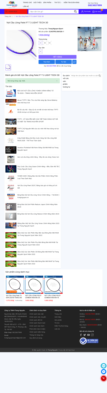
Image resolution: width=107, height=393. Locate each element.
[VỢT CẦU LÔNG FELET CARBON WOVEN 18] (53, 284)
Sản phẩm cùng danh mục (17, 272)
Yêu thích (46, 62)
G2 (40, 51)
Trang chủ (27, 2)
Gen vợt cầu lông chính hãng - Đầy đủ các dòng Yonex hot (38, 157)
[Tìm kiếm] (75, 11)
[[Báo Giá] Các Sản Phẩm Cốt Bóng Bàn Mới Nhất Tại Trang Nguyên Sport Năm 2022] (10, 254)
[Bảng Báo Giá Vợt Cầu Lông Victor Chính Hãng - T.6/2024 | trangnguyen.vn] (10, 197)
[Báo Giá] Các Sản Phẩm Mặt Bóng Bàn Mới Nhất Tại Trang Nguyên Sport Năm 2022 (38, 262)
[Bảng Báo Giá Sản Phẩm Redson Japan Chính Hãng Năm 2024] (10, 206)
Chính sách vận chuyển (37, 317)
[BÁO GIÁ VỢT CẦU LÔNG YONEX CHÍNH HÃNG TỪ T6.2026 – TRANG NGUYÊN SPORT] (10, 93)
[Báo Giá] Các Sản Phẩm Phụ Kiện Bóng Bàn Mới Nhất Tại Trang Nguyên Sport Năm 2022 (37, 243)
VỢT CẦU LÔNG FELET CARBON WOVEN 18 (52, 296)
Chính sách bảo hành (36, 326)
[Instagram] (92, 334)
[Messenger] (103, 371)
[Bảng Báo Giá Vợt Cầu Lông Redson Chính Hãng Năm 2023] (10, 216)
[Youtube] (88, 334)
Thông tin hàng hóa (36, 335)
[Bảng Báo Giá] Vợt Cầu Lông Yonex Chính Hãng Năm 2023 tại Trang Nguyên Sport (38, 224)
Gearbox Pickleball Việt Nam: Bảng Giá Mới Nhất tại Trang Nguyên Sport (37, 149)
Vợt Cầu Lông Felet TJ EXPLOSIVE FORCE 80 (14, 296)
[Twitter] (84, 334)
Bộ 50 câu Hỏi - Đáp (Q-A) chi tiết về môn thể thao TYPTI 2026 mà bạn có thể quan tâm (37, 111)
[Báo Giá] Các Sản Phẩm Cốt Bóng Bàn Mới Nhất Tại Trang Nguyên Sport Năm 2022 (38, 253)
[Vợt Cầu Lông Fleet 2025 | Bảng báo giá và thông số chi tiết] (10, 188)
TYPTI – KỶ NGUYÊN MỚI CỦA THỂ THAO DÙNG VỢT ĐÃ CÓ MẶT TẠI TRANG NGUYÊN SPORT (37, 120)
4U (45, 43)
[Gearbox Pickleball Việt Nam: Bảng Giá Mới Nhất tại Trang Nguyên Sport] (10, 150)
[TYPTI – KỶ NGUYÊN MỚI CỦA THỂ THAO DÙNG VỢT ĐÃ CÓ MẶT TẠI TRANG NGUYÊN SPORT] (10, 121)
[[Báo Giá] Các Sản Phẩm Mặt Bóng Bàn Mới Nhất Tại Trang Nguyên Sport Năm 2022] (10, 263)
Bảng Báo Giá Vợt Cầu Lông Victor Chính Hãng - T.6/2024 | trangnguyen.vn (38, 196)
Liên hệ (26, 6)
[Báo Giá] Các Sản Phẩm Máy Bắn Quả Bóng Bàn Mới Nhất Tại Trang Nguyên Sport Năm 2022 (38, 234)
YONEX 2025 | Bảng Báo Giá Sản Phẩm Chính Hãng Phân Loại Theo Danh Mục (37, 177)
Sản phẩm (47, 2)
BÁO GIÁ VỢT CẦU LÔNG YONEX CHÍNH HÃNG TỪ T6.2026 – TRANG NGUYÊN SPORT (35, 92)
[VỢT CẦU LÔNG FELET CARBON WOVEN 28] (34, 284)
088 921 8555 (90, 319)
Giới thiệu (37, 2)
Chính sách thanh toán (37, 323)
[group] (21, 45)
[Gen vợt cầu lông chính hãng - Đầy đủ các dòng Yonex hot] (10, 159)
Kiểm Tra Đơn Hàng (71, 2)
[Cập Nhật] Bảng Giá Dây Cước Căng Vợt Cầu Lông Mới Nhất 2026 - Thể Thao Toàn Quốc (37, 139)
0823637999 (95, 4)
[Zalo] (103, 366)
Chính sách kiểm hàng (37, 332)
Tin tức (57, 2)
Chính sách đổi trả (35, 320)
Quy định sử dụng (35, 338)
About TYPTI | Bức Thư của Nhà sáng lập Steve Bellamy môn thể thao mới (37, 101)
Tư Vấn (63, 62)
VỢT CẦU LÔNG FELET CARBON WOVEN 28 (33, 296)
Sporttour (71, 350)
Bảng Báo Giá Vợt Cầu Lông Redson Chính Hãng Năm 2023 (38, 214)
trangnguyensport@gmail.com (15, 338)
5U (49, 43)
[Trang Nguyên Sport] (90, 39)
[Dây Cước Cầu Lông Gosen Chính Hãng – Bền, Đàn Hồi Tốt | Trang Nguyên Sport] (10, 169)
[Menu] (6, 11)
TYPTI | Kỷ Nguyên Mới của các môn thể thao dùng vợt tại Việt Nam (38, 130)
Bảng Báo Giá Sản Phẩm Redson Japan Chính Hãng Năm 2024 (37, 205)
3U (40, 43)
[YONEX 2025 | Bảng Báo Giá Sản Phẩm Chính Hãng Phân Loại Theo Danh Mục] (10, 178)
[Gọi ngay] (103, 378)
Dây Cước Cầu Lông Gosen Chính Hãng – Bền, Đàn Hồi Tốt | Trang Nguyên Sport (38, 168)
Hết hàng (57, 57)
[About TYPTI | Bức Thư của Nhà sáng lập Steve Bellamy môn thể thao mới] (10, 102)
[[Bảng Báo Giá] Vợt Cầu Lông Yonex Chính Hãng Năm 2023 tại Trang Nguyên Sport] (10, 225)
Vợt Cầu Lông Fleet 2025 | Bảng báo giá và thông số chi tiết (37, 187)
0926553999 (92, 325)
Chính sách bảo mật (36, 314)
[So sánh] (74, 62)
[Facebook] (81, 334)
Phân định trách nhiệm (37, 329)
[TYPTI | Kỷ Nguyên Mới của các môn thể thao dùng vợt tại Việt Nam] (10, 131)
